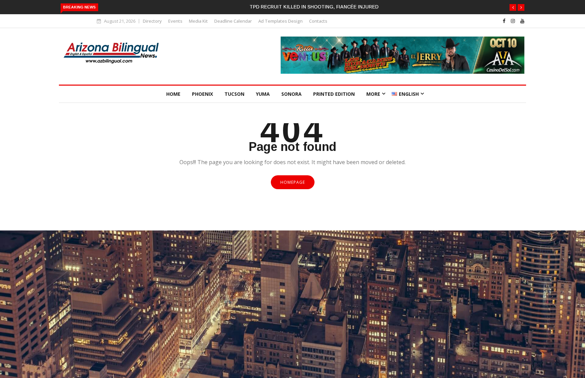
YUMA (263, 94)
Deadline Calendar (233, 21)
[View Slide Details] (402, 72)
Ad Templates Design (280, 21)
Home (173, 94)
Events (175, 21)
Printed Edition (334, 94)
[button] (513, 7)
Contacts (318, 21)
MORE (373, 94)
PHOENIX (202, 94)
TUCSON (234, 94)
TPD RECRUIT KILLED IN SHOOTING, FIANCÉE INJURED (314, 6)
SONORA (291, 94)
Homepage (292, 182)
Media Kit (198, 21)
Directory (152, 21)
